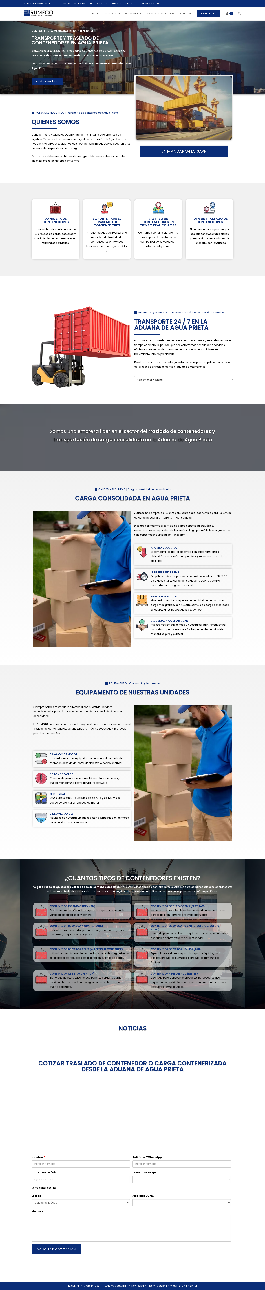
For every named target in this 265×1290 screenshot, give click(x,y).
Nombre (38, 1157)
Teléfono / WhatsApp (147, 1157)
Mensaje (37, 1211)
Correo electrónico (46, 1172)
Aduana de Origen (145, 1172)
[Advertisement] (132, 1112)
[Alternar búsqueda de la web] (239, 13)
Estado (36, 1196)
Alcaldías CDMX (143, 1196)
